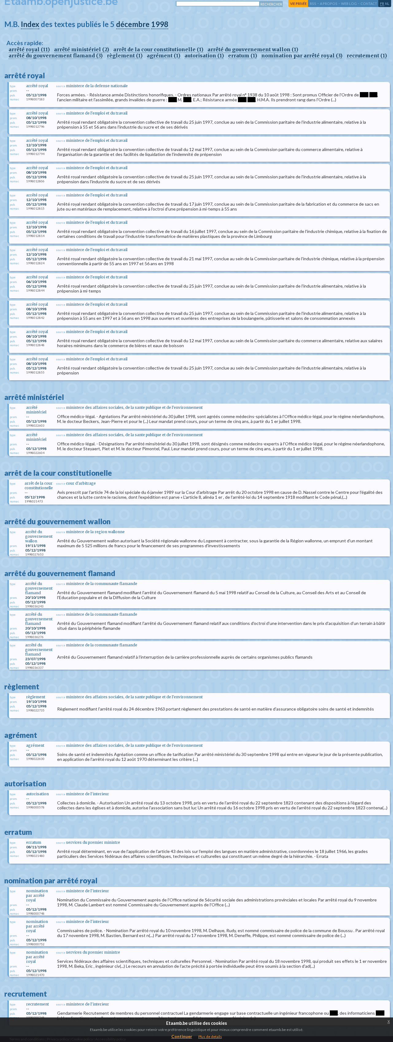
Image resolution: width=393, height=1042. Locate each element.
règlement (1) (124, 55)
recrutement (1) (367, 55)
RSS (313, 4)
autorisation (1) (204, 55)
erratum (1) (242, 55)
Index (30, 24)
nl (387, 4)
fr (382, 4)
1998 (159, 24)
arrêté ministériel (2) (81, 49)
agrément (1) (163, 55)
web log (349, 4)
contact (368, 4)
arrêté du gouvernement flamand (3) (56, 55)
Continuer (181, 1036)
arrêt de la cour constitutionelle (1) (158, 49)
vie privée (298, 4)
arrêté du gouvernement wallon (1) (253, 49)
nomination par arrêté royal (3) (301, 55)
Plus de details (210, 1036)
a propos (328, 4)
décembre (133, 24)
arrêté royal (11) (29, 49)
